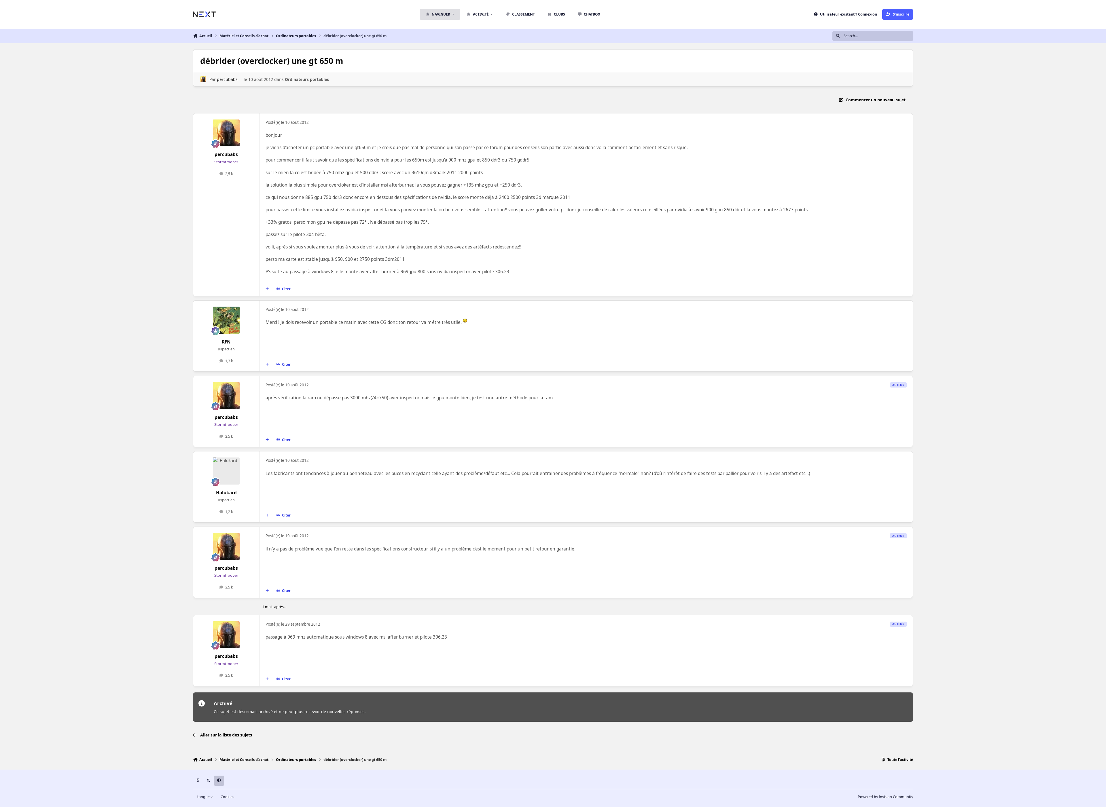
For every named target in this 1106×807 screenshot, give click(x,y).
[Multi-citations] (267, 289)
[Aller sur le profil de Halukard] (226, 471)
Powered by (885, 796)
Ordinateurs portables (307, 79)
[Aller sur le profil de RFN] (226, 320)
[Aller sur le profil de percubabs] (203, 79)
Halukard (226, 493)
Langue (204, 796)
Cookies (227, 796)
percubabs (227, 79)
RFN (226, 342)
